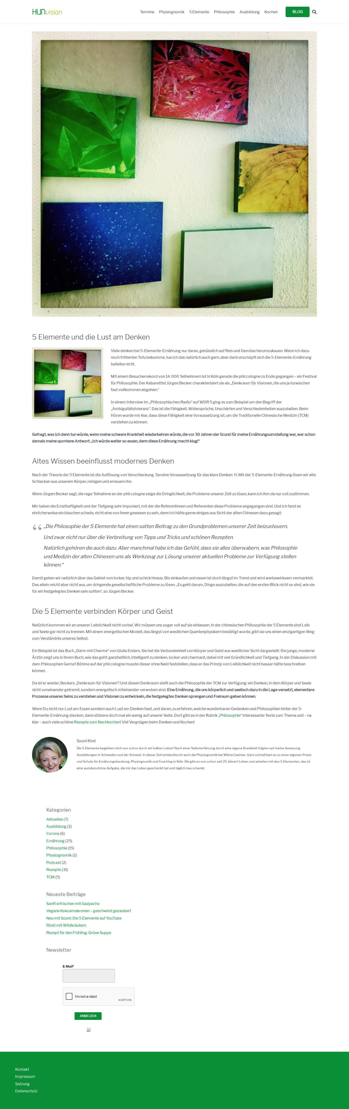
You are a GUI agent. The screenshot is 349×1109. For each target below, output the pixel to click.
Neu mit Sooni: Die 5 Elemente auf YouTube (84, 918)
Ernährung (55, 841)
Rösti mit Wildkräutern (66, 925)
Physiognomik (59, 855)
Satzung (22, 1084)
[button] (314, 12)
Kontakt (22, 1069)
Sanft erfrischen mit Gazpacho (73, 903)
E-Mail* (68, 966)
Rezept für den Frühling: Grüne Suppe (78, 932)
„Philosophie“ (230, 715)
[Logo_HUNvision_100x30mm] (47, 12)
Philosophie (56, 848)
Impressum (25, 1076)
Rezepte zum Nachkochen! (97, 722)
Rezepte (53, 869)
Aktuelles (54, 819)
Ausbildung (56, 826)
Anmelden (88, 1016)
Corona (52, 833)
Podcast (53, 862)
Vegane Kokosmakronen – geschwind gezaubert (88, 911)
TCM (50, 877)
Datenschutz (26, 1091)
